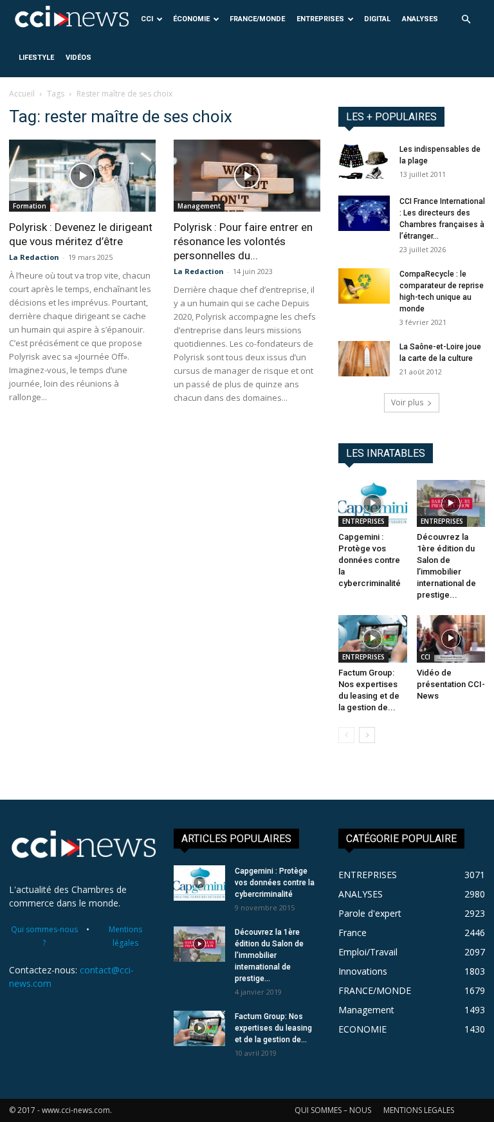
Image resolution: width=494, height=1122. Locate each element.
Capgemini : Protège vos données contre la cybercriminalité (369, 560)
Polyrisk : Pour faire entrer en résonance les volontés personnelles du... (243, 241)
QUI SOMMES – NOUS (333, 1110)
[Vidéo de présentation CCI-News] (451, 638)
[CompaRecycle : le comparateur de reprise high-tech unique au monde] (364, 286)
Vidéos (78, 57)
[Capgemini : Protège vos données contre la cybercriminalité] (372, 503)
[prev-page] (346, 735)
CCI (147, 19)
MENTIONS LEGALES (418, 1110)
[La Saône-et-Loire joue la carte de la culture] (364, 358)
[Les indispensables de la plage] (364, 161)
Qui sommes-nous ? (44, 936)
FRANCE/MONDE (257, 19)
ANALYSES (420, 19)
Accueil (22, 93)
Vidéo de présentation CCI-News (451, 684)
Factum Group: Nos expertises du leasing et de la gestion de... (273, 1028)
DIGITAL (377, 19)
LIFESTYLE (36, 57)
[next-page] (367, 735)
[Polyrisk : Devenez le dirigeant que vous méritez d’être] (82, 176)
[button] (465, 20)
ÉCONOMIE (191, 19)
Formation (29, 205)
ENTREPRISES (320, 19)
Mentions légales (125, 936)
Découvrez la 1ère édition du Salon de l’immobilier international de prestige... (269, 955)
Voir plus (407, 402)
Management (199, 205)
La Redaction (34, 257)
